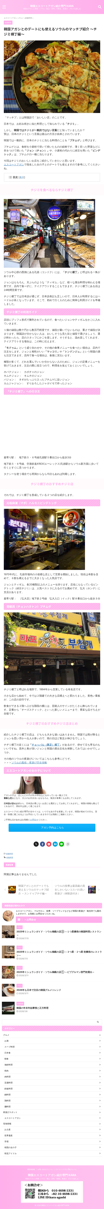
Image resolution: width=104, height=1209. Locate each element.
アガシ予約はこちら (52, 827)
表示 (21, 177)
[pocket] (48, 844)
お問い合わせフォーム (45, 1169)
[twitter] (36, 844)
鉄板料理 (9, 854)
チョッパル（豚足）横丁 (46, 744)
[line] (61, 844)
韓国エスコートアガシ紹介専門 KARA (52, 6)
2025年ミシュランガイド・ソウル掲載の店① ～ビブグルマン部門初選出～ (55, 972)
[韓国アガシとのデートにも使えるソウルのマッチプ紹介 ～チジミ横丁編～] (55, 844)
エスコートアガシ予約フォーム (66, 1169)
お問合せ (34, 819)
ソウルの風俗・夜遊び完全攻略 (29, 762)
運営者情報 (31, 1169)
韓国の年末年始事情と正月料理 (32, 1008)
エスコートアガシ (14, 164)
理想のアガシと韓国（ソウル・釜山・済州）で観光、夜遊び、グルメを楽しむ (52, 1179)
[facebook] (42, 844)
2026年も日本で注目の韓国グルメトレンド (38, 990)
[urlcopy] (67, 844)
